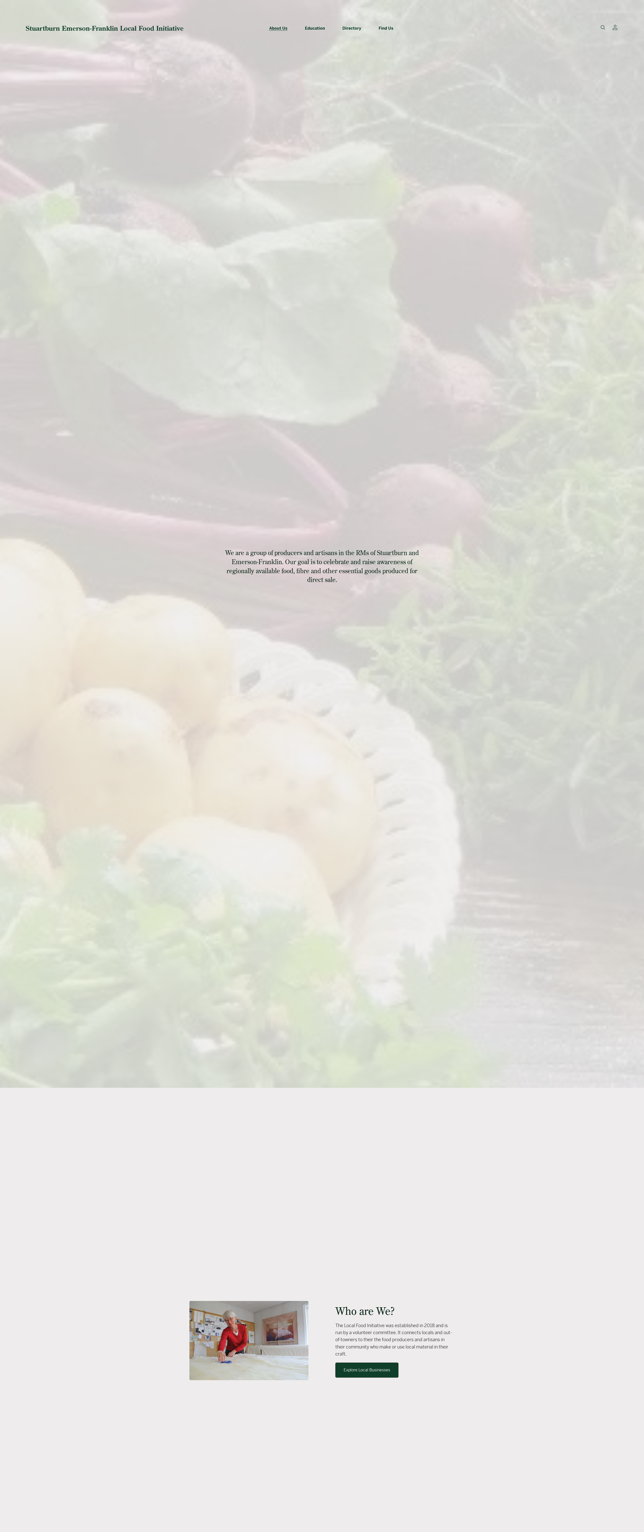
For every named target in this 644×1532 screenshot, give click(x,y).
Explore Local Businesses (367, 1370)
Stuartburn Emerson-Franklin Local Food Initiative (105, 28)
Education (315, 28)
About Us (278, 28)
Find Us (386, 28)
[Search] (603, 27)
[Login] (615, 27)
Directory (351, 28)
